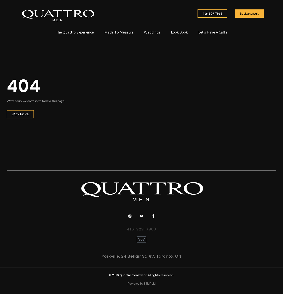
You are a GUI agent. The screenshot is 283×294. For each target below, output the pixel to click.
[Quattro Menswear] (57, 15)
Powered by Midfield (141, 283)
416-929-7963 (141, 229)
